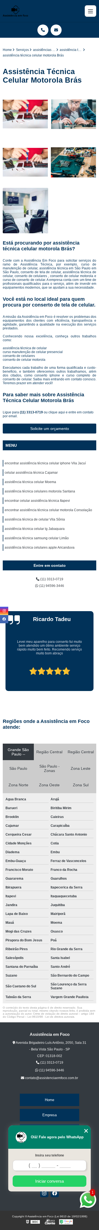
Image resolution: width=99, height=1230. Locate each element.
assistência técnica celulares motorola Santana (40, 491)
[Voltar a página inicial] (15, 11)
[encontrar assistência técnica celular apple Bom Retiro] (73, 162)
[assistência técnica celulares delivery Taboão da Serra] (25, 114)
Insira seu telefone (49, 1155)
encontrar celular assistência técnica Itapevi (37, 501)
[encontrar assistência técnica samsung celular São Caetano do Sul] (73, 114)
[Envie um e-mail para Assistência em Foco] (56, 30)
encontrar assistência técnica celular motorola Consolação (48, 510)
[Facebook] (55, 1193)
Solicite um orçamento (49, 428)
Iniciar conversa (49, 1181)
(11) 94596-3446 (51, 586)
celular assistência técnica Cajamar (31, 473)
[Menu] (90, 11)
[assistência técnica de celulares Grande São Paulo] (25, 162)
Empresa (49, 1115)
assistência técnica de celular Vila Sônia (35, 519)
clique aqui (56, 412)
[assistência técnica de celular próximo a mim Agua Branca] (25, 210)
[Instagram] (44, 1193)
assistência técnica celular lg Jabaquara (35, 529)
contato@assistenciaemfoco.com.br (51, 1078)
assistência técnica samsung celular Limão (37, 538)
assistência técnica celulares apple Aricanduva (40, 547)
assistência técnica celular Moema (30, 482)
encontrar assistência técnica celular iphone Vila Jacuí (45, 463)
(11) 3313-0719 (32, 412)
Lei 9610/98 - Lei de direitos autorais (51, 1016)
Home (49, 1100)
